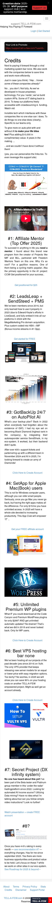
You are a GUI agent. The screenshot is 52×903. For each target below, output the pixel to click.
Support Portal (37, 890)
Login (34, 31)
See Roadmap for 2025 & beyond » (22, 869)
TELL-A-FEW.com (13, 898)
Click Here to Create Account (27, 472)
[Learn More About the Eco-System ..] (41, 899)
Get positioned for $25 (26, 285)
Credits (8, 890)
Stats (43, 886)
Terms (16, 886)
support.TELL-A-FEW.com (26, 23)
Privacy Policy (30, 886)
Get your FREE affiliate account (27, 529)
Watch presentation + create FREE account (22, 813)
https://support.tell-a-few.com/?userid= (25, 48)
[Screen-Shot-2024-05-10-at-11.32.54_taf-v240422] (26, 834)
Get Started (44, 31)
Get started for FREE (24, 338)
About (6, 886)
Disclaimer (20, 890)
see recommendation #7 (26, 849)
